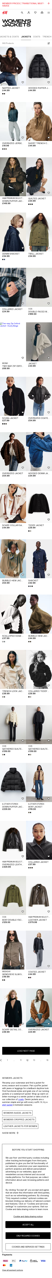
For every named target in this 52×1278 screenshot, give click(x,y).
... (14, 1060)
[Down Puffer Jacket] (13, 782)
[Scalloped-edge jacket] (13, 614)
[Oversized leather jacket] (13, 840)
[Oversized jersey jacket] (13, 121)
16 (47, 1060)
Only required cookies (28, 1236)
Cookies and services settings (28, 1247)
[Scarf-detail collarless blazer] (13, 1007)
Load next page (26, 1051)
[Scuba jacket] (13, 396)
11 (20, 1060)
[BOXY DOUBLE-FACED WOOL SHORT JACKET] (13, 895)
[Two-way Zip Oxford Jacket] (13, 341)
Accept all (28, 1224)
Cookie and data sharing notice (28, 1216)
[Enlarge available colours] (4, 93)
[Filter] (48, 43)
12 (27, 1060)
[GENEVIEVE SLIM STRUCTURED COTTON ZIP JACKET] (13, 950)
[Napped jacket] (13, 66)
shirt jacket (7, 1105)
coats (21, 1099)
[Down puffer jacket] (13, 176)
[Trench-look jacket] (13, 669)
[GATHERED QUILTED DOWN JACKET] (13, 724)
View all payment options (12, 1270)
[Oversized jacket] (13, 451)
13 (34, 1060)
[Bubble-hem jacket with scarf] (13, 558)
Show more (8, 1133)
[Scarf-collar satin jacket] (13, 503)
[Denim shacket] (13, 232)
